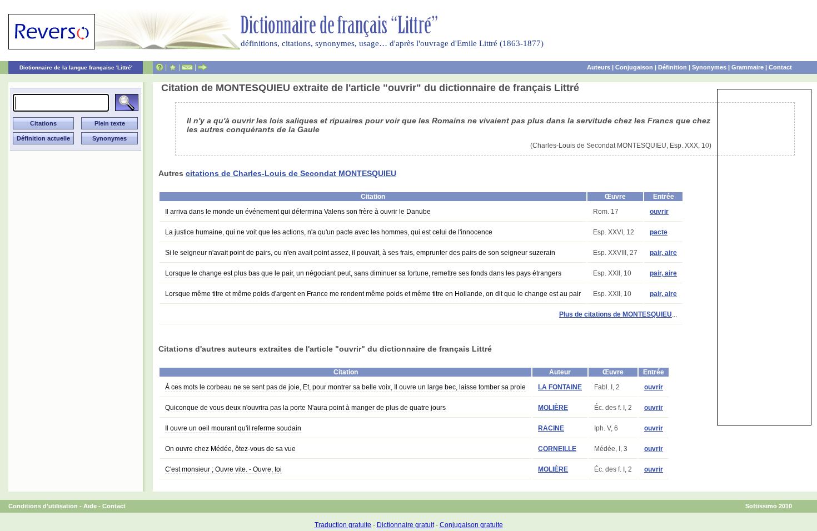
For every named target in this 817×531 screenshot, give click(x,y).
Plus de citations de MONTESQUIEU (615, 314)
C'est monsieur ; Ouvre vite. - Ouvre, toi (223, 469)
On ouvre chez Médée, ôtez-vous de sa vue (230, 449)
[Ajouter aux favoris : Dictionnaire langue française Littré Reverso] (172, 67)
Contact (780, 67)
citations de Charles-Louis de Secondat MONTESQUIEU (291, 173)
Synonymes (709, 67)
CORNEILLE (557, 449)
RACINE (551, 428)
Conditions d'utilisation (43, 506)
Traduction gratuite (343, 525)
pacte (658, 232)
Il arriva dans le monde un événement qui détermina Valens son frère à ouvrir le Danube (298, 212)
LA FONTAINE (560, 387)
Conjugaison (634, 67)
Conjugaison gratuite (471, 525)
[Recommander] (202, 67)
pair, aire (663, 253)
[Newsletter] (187, 67)
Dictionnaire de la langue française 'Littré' (75, 67)
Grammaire (747, 67)
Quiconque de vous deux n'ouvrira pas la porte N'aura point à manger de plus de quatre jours (305, 408)
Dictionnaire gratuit (405, 525)
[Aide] (159, 67)
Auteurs (598, 67)
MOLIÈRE (553, 408)
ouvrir (659, 212)
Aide (90, 506)
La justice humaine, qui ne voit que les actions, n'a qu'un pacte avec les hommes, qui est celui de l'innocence (328, 232)
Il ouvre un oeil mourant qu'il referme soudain (233, 428)
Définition (672, 67)
